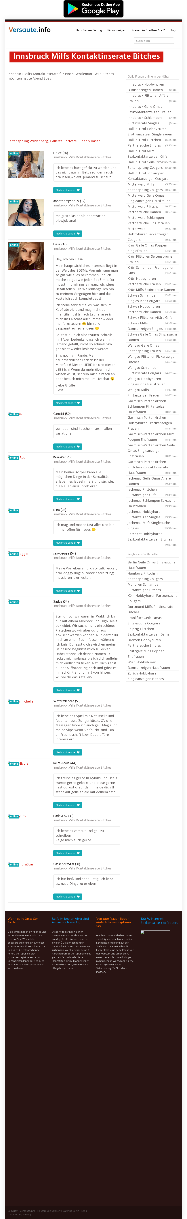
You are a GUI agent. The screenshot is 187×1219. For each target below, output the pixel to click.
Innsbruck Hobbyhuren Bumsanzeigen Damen (153, 87)
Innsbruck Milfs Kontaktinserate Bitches (82, 157)
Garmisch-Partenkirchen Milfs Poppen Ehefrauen (153, 437)
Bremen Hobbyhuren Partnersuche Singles (144, 643)
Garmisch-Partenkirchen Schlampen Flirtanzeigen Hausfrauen (153, 406)
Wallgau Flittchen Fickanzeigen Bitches (153, 359)
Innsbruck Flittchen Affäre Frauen (153, 98)
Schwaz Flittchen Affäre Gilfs (153, 317)
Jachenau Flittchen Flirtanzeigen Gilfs (153, 492)
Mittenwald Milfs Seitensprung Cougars (153, 187)
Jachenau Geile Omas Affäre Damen (153, 481)
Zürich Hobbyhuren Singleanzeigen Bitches (146, 676)
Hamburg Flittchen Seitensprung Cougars (145, 576)
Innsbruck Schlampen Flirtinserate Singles (153, 120)
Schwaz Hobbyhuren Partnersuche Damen (153, 309)
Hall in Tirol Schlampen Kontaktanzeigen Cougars (153, 176)
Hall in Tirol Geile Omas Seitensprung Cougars (153, 165)
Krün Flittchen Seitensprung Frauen (153, 259)
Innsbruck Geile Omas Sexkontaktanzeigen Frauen (153, 109)
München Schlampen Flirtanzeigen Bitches (144, 587)
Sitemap (27, 1214)
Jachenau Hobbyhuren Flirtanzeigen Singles (153, 514)
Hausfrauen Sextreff (48, 1210)
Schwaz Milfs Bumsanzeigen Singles (153, 326)
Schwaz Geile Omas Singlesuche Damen (153, 337)
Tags (173, 30)
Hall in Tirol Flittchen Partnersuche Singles (153, 142)
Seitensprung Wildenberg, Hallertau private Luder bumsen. (54, 141)
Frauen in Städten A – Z (148, 30)
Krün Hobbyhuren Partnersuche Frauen (153, 281)
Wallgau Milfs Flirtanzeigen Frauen (153, 392)
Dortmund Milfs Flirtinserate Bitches (150, 609)
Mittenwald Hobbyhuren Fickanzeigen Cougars (153, 234)
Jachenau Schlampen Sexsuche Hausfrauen (153, 503)
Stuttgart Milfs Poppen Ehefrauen (146, 654)
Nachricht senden (66, 190)
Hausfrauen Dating (89, 30)
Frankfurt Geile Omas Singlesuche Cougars (145, 620)
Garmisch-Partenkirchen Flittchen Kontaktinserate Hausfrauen (153, 467)
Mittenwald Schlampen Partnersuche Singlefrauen (153, 220)
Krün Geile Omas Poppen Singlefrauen (153, 248)
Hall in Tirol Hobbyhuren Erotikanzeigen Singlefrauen (153, 132)
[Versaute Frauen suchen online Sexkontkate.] (29, 30)
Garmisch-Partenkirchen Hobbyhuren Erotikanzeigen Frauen (153, 423)
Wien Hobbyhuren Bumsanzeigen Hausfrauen (149, 665)
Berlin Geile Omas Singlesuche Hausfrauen (151, 565)
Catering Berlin (71, 1210)
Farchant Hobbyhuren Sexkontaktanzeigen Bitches (153, 537)
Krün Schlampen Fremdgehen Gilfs (153, 270)
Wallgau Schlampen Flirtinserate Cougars (153, 370)
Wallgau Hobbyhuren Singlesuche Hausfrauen (153, 381)
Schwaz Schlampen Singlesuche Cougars (153, 298)
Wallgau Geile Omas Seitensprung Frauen (153, 348)
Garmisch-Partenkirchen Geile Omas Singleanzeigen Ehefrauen (153, 450)
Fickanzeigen (116, 30)
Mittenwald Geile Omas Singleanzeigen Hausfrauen (153, 198)
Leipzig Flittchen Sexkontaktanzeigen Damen (149, 631)
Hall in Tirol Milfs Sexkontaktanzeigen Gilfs (153, 154)
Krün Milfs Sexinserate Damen (153, 290)
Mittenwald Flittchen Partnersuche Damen (153, 209)
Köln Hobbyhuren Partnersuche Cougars (152, 598)
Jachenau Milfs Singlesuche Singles (153, 525)
